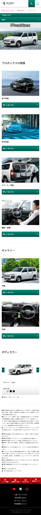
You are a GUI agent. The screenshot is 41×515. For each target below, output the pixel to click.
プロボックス (6, 15)
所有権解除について (20, 504)
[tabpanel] (20, 36)
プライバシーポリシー (20, 500)
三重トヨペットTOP (20, 494)
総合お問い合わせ (20, 497)
